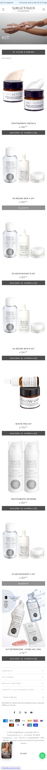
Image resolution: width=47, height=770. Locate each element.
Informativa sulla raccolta (11, 768)
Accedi (23, 753)
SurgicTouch (18, 732)
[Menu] (3, 9)
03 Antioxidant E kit (23, 273)
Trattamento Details (23, 123)
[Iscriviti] (43, 697)
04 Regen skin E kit (23, 348)
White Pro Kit (23, 424)
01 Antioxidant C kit (23, 574)
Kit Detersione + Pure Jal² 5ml (23, 649)
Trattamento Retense (23, 499)
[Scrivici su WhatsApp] (42, 755)
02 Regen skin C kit (23, 198)
